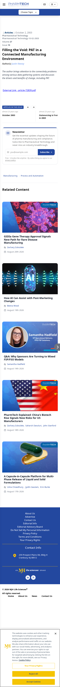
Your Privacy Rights (30, 540)
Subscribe (44, 152)
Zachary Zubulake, (15, 425)
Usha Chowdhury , (15, 487)
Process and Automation (32, 175)
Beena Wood (13, 305)
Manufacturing (10, 175)
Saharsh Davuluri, (33, 425)
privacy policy (10, 160)
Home (11, 596)
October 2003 (8, 115)
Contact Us (30, 520)
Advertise (30, 516)
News (34, 596)
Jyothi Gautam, (32, 487)
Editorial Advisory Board (30, 526)
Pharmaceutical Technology (15, 35)
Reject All (33, 674)
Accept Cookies (33, 681)
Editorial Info (30, 523)
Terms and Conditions (30, 536)
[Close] (55, 634)
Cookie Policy (25, 660)
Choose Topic (27, 12)
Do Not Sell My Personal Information (30, 530)
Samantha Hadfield (16, 364)
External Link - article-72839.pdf (19, 90)
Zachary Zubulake (15, 247)
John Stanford (49, 425)
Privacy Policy (30, 533)
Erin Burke (45, 487)
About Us (30, 513)
